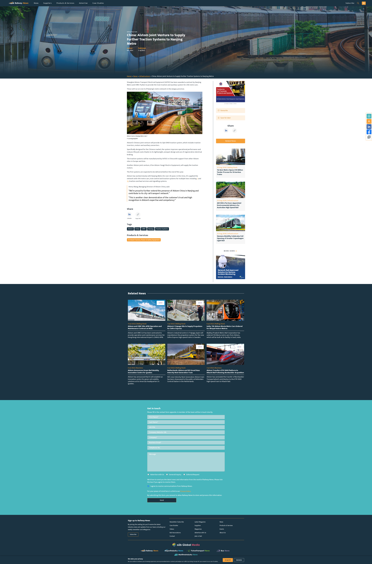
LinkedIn (369, 126)
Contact (172, 536)
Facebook (369, 131)
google (369, 137)
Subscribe (350, 3)
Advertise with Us (200, 532)
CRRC (144, 228)
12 (127, 181)
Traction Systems (162, 228)
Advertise (83, 3)
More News (229, 251)
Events (222, 529)
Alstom (130, 228)
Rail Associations (175, 532)
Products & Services (65, 3)
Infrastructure (144, 76)
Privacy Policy (185, 491)
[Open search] (358, 3)
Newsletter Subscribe (177, 522)
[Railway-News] (18, 3)
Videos (172, 529)
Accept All (228, 560)
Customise (239, 560)
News (36, 3)
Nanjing (150, 228)
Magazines (198, 529)
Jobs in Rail (198, 536)
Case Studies (98, 3)
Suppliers (47, 3)
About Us (223, 532)
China (137, 228)
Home (129, 76)
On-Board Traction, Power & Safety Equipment (144, 239)
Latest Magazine (200, 522)
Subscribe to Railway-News (369, 116)
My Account (369, 121)
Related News (230, 140)
